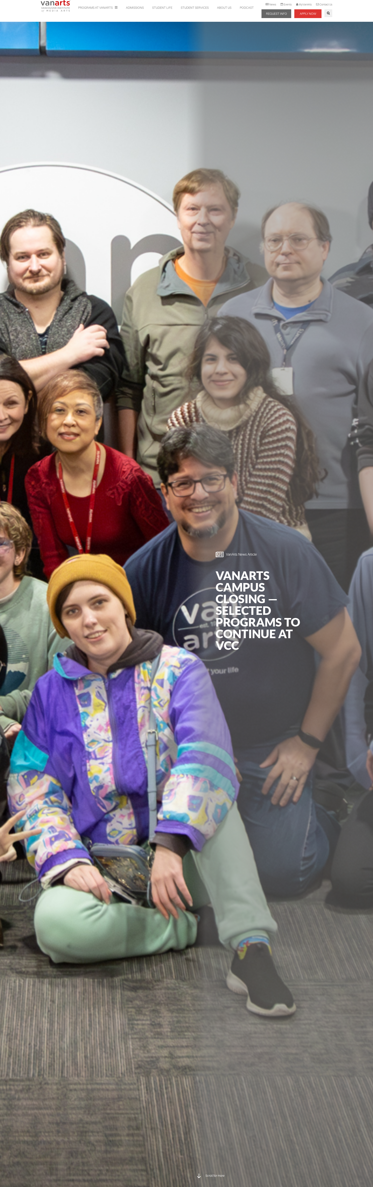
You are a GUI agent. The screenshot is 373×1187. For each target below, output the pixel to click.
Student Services (195, 8)
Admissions (135, 8)
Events (288, 4)
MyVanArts (305, 4)
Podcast (247, 8)
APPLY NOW (308, 14)
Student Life (162, 8)
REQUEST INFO (276, 14)
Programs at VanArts (95, 8)
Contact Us (325, 4)
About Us (224, 8)
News (272, 4)
